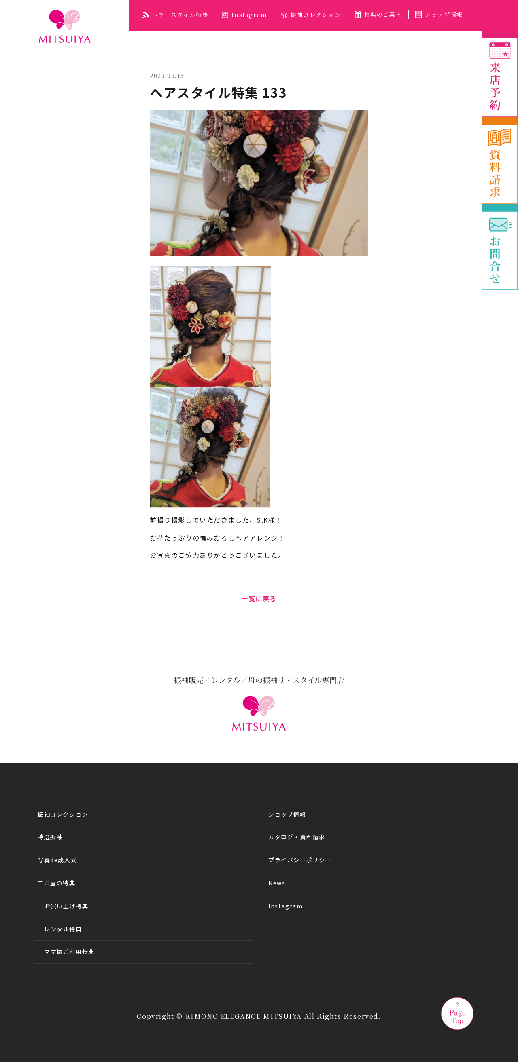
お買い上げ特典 (66, 906)
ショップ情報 (444, 14)
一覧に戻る (259, 598)
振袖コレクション (316, 15)
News (276, 883)
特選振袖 (50, 837)
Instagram (249, 15)
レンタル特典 (63, 929)
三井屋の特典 (57, 883)
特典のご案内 (383, 14)
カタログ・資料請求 (296, 837)
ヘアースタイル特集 (180, 15)
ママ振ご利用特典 (69, 952)
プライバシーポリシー (299, 860)
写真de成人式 (57, 860)
